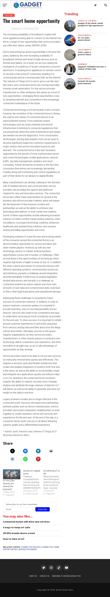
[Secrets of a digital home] (33, 482)
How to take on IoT (13, 539)
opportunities (10, 549)
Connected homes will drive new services (26, 521)
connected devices (31, 547)
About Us (33, 576)
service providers (28, 549)
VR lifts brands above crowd (19, 533)
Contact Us (44, 576)
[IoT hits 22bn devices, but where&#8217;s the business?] (11, 474)
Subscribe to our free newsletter (66, 576)
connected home (50, 547)
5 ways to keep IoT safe (16, 527)
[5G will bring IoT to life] (53, 482)
